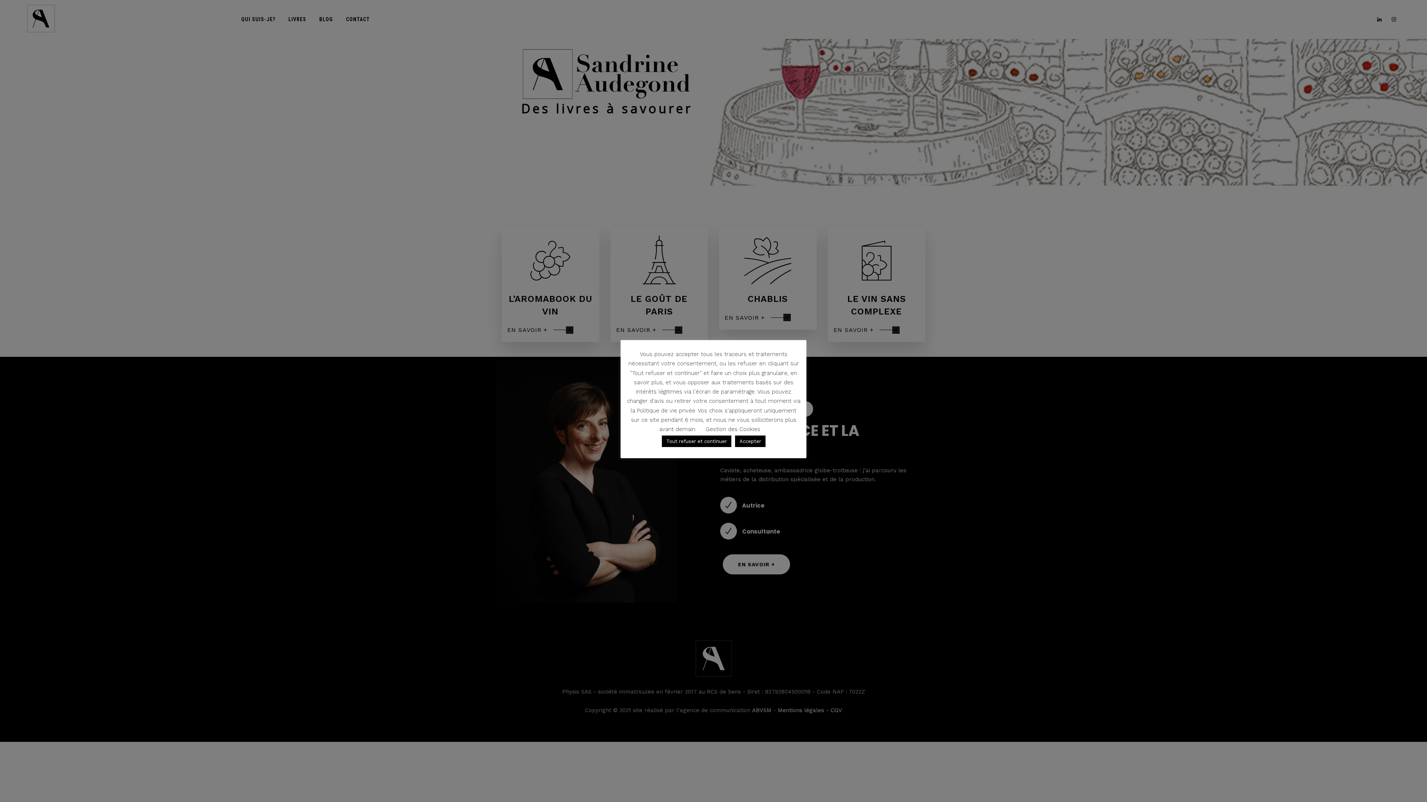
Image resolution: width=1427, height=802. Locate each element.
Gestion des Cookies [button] (733, 429)
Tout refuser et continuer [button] (696, 441)
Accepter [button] (750, 441)
